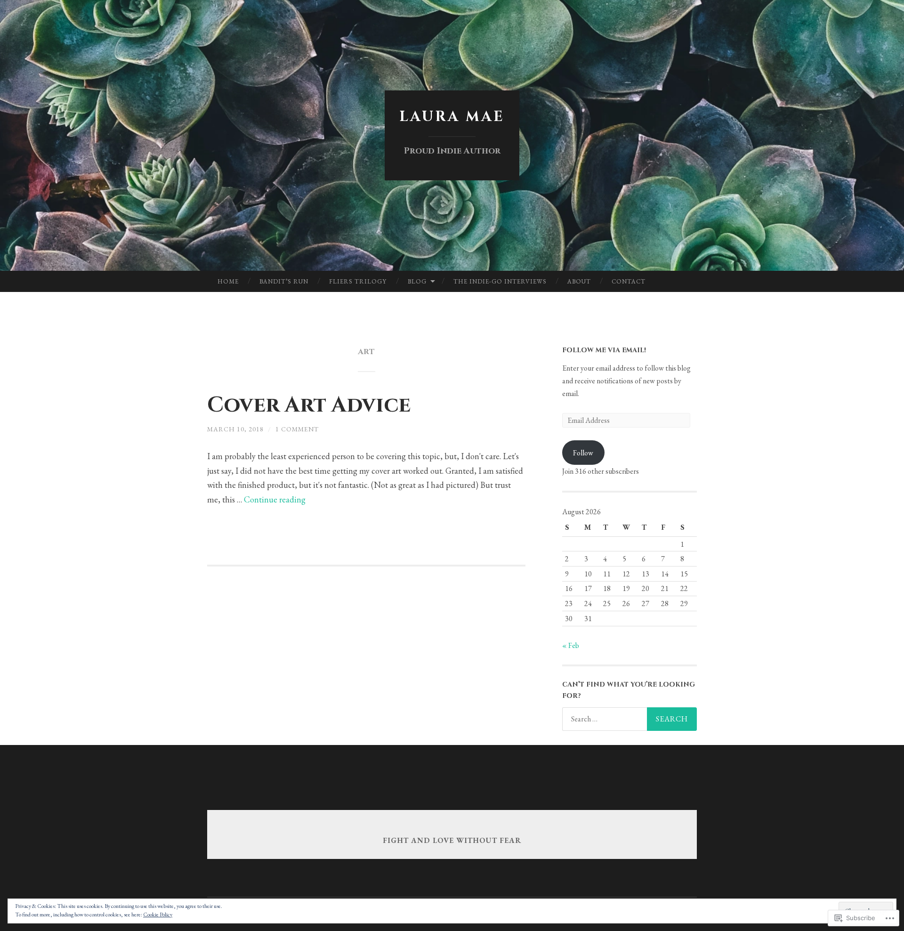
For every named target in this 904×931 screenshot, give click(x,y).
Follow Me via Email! (604, 350)
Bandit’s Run (283, 281)
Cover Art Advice (309, 405)
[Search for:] (629, 719)
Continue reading (275, 499)
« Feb (570, 645)
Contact (629, 281)
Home (228, 281)
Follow (583, 453)
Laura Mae (452, 116)
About (579, 281)
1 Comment (297, 429)
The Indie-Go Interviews (500, 281)
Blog (417, 281)
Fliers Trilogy (358, 281)
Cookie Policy (157, 914)
